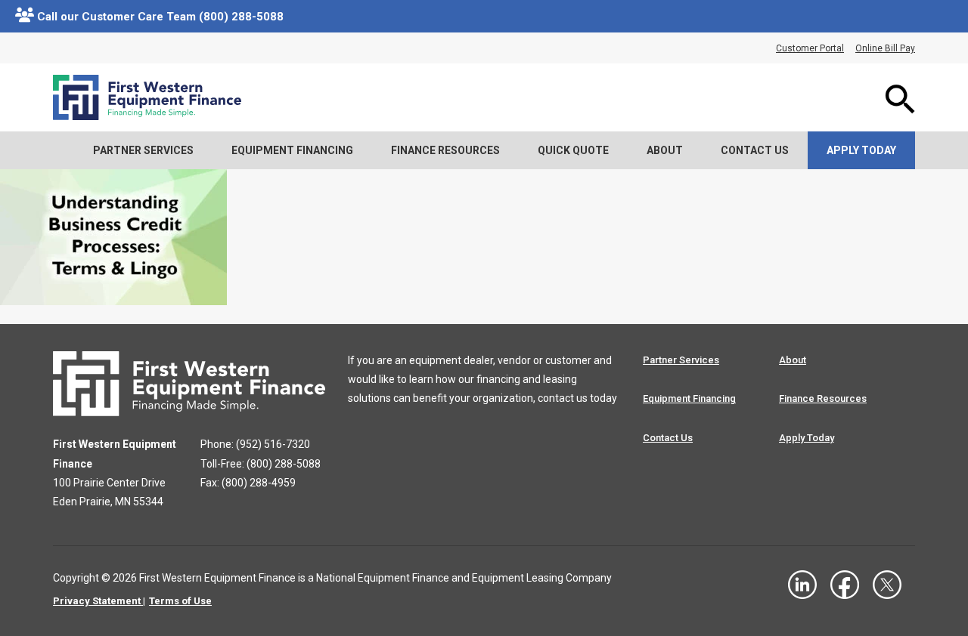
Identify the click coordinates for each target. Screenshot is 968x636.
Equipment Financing (292, 150)
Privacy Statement (97, 601)
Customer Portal (810, 48)
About (665, 150)
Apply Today (861, 150)
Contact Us (755, 150)
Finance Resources (445, 150)
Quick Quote (573, 150)
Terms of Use (180, 601)
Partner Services (143, 150)
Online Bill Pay (885, 48)
